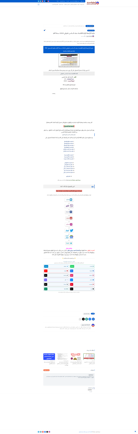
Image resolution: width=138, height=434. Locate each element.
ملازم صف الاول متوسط (68, 155)
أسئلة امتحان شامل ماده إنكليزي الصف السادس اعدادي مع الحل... (62, 363)
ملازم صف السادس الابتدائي (68, 151)
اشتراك (46, 270)
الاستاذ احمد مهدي (89, 36)
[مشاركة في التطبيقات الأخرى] (80, 319)
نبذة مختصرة (61, 4)
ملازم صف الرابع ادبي (68, 162)
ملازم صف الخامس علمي (68, 168)
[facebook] (44, 1)
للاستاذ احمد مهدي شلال (73, 250)
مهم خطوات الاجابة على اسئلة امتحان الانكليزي (49, 362)
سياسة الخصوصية (62, 1)
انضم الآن (72, 266)
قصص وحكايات (67, 4)
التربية (78, 4)
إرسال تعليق (91, 374)
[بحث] (38, 4)
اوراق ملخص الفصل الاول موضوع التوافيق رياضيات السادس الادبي (74, 26)
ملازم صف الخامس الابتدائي (68, 149)
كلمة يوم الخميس (55, 4)
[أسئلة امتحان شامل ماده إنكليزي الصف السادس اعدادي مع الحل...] (62, 356)
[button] (89, 319)
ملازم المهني (68, 176)
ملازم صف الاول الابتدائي (68, 141)
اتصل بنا (68, 1)
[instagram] (48, 1)
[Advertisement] (69, 16)
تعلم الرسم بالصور (73, 4)
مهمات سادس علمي (91, 30)
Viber (58, 1)
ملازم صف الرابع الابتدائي (68, 147)
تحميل (46, 288)
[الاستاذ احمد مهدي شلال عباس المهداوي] (93, 3)
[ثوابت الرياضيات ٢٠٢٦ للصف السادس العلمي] (89, 356)
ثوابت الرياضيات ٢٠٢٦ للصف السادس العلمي (89, 362)
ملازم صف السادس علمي (68, 172)
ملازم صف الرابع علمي (68, 164)
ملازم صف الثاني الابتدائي (68, 143)
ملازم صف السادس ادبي (68, 170)
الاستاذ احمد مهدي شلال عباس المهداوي (85, 431)
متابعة (71, 270)
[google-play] (40, 1)
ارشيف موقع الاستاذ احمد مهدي (74, 1)
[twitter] (46, 1)
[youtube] (42, 1)
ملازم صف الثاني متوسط (68, 157)
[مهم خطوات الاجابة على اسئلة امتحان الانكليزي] (49, 356)
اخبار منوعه (82, 4)
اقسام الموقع (82, 1)
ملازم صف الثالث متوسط (68, 159)
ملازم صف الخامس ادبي (68, 166)
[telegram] (38, 1)
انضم (71, 279)
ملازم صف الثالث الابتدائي (68, 145)
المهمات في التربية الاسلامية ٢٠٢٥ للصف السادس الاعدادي (75, 362)
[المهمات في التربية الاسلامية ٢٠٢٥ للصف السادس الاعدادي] (75, 356)
